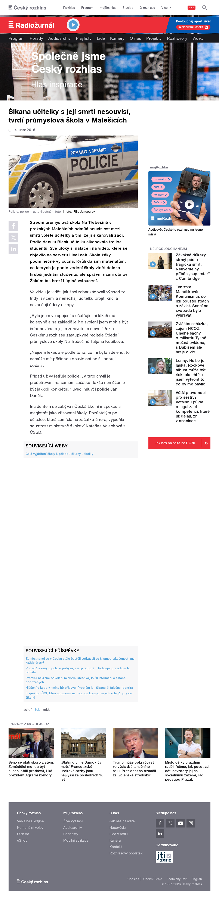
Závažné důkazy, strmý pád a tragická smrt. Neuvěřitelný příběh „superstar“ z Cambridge (193, 267)
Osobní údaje (152, 879)
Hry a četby (160, 179)
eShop (22, 840)
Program (87, 7)
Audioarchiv (59, 38)
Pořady (36, 38)
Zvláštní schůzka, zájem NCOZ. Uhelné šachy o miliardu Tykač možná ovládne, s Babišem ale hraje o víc (192, 338)
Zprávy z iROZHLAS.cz (29, 724)
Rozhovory (177, 38)
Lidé (101, 38)
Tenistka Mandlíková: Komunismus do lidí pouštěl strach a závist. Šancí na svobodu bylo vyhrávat (192, 301)
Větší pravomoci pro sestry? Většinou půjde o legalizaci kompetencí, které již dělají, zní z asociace (193, 406)
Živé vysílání (161, 210)
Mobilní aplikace (76, 840)
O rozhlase (147, 7)
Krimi (157, 187)
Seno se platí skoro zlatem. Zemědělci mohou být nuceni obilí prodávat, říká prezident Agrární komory (31, 768)
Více (198, 38)
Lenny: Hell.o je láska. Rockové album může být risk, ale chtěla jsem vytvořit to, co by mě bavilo (191, 372)
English (197, 879)
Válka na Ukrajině (30, 821)
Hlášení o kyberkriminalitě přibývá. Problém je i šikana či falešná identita (79, 687)
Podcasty (70, 834)
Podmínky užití (176, 879)
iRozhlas (69, 7)
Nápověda (118, 828)
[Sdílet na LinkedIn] (13, 249)
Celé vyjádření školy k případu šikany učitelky (59, 454)
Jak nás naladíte (122, 821)
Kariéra (115, 840)
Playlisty (84, 38)
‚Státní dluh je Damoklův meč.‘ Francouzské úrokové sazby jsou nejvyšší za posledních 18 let (82, 771)
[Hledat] (204, 7)
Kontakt (116, 847)
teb (37, 710)
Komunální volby (30, 828)
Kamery (117, 38)
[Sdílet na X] (13, 237)
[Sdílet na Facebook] (13, 226)
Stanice (128, 7)
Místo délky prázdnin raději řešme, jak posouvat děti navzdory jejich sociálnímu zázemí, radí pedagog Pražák (187, 771)
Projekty (154, 38)
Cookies (133, 879)
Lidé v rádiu (119, 834)
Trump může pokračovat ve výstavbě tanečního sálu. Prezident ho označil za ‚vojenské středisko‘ (134, 768)
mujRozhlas (108, 7)
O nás (135, 38)
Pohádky (159, 194)
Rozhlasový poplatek (126, 853)
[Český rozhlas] (27, 7)
